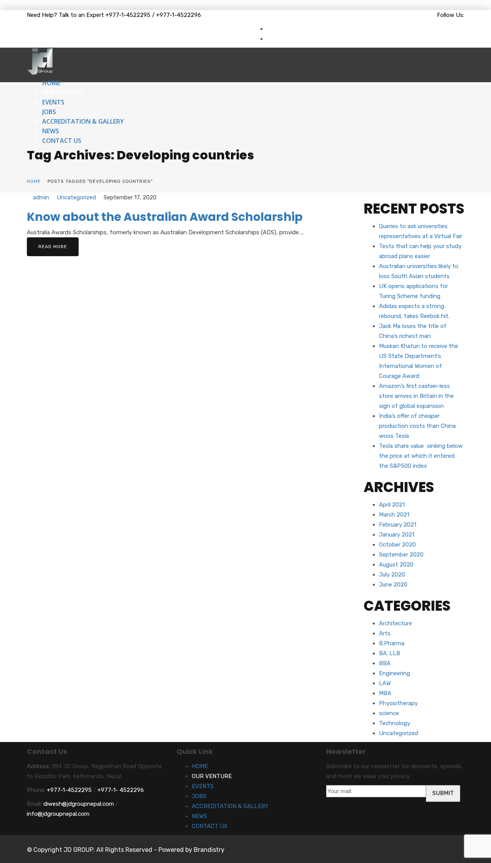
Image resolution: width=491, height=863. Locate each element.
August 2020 (396, 564)
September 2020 (401, 554)
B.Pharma (391, 643)
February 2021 (397, 524)
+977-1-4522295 (69, 790)
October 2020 (397, 544)
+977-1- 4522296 (120, 790)
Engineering (394, 673)
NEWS (50, 131)
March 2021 (394, 514)
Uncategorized (76, 197)
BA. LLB (389, 653)
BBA (384, 663)
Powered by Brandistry (191, 849)
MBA (385, 693)
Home (34, 181)
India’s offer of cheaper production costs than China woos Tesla (417, 425)
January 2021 (396, 534)
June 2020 (393, 584)
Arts (384, 633)
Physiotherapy (398, 703)
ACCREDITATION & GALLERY (83, 121)
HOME (51, 83)
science (389, 713)
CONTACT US (61, 140)
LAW (385, 683)
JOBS (49, 112)
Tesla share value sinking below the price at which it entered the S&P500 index (421, 455)
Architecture (395, 623)
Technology (394, 723)
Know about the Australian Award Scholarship (165, 217)
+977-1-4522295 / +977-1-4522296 (153, 15)
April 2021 (392, 504)
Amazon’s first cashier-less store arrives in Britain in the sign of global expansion (416, 396)
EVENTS (53, 102)
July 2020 (392, 574)
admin (41, 197)
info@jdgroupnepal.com (58, 813)
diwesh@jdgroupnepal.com (78, 803)
